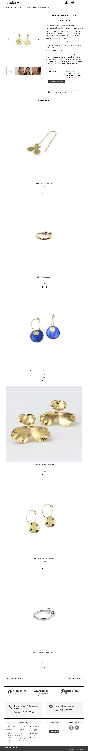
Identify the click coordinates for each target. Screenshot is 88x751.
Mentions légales (22, 739)
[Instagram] (77, 727)
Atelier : (64, 20)
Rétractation (23, 736)
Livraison (22, 727)
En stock (44, 190)
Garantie (9, 738)
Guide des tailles (10, 730)
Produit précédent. (14, 678)
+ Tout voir (44, 668)
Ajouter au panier (57, 81)
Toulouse (34, 738)
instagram (49, 63)
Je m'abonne (54, 731)
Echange (21, 733)
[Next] (38, 38)
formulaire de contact (69, 63)
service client (11, 727)
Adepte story (35, 727)
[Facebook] (71, 727)
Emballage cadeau (10, 741)
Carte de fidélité (34, 730)
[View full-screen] (39, 16)
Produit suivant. (75, 678)
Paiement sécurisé (22, 730)
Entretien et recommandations (62, 92)
